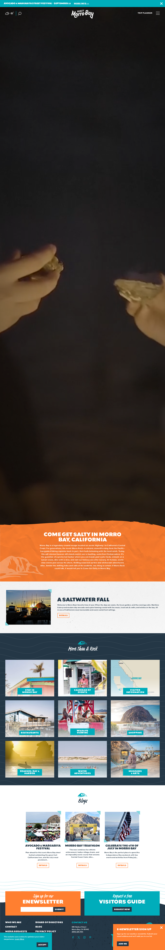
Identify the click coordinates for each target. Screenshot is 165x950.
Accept (42, 945)
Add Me (123, 944)
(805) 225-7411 (77, 932)
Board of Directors (49, 922)
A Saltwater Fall (83, 599)
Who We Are (13, 922)
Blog (38, 926)
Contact (11, 926)
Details (63, 615)
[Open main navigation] (158, 13)
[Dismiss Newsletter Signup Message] (161, 927)
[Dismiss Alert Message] (161, 3)
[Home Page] (82, 14)
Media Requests (16, 931)
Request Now (122, 909)
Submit (59, 909)
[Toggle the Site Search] (19, 13)
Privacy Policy (45, 931)
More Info (80, 3)
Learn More (19, 939)
